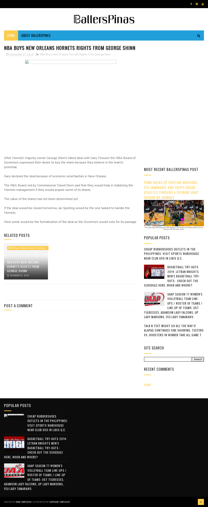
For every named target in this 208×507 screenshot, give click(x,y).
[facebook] (191, 4)
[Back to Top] (201, 502)
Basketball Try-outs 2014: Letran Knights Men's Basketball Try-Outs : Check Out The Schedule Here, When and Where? (172, 276)
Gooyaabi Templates (59, 501)
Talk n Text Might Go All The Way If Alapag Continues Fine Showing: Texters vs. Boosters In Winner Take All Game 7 (174, 330)
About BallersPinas (35, 35)
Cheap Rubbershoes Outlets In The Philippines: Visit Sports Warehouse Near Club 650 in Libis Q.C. (171, 253)
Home (11, 35)
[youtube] (202, 4)
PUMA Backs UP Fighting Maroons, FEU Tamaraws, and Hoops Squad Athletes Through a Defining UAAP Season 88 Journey (171, 190)
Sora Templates (23, 501)
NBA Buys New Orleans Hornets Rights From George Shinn (75, 54)
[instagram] (196, 4)
